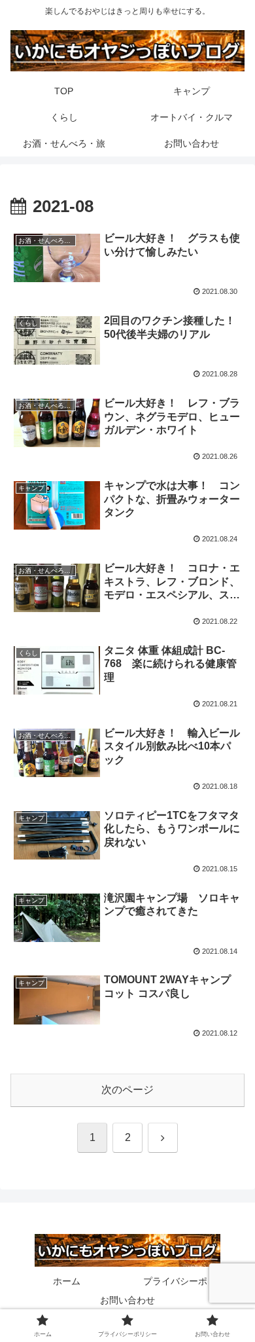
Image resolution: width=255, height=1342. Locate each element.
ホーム (66, 1281)
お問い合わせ (127, 1300)
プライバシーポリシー (189, 1281)
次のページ (127, 1089)
